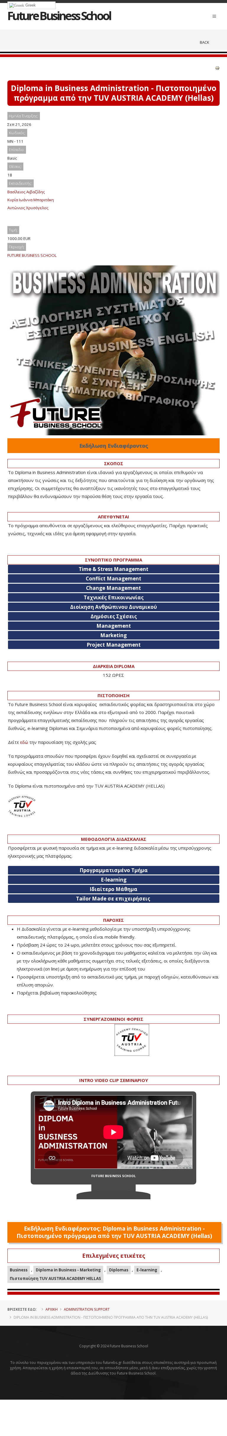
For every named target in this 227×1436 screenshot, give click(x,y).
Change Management (113, 588)
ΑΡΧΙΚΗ (52, 1309)
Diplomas (118, 1270)
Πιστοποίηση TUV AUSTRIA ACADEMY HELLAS (55, 1278)
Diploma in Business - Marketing (68, 1270)
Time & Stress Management (113, 569)
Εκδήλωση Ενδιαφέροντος (113, 445)
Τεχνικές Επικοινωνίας (114, 597)
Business (18, 1270)
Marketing (113, 635)
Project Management (114, 644)
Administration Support (87, 1309)
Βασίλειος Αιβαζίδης (26, 191)
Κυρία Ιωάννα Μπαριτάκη (30, 199)
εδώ (24, 742)
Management (113, 625)
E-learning (147, 1270)
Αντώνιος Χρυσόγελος (27, 207)
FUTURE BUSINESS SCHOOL (32, 255)
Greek (30, 5)
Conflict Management (113, 578)
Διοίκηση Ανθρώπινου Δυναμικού (113, 606)
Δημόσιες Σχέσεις (113, 616)
